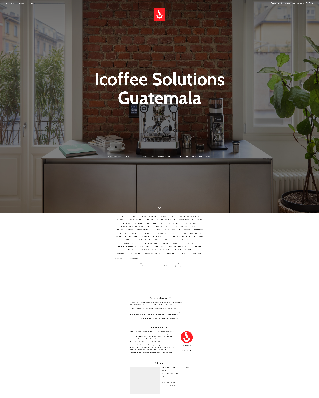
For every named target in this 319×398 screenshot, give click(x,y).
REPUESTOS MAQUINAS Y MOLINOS (128, 253)
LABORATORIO (182, 253)
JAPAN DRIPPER (184, 230)
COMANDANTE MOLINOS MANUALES (140, 220)
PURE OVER (197, 246)
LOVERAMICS (131, 250)
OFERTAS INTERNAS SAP (127, 217)
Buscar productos (141, 266)
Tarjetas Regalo (178, 266)
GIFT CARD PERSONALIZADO (179, 246)
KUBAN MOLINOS (197, 253)
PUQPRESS (182, 233)
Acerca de (13, 3)
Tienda (5, 3)
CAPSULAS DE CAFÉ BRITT (164, 240)
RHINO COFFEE (169, 230)
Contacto (30, 3)
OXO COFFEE (198, 230)
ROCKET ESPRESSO (189, 223)
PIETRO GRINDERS (143, 230)
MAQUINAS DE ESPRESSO (190, 227)
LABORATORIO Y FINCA (131, 243)
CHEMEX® (135, 233)
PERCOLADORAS (129, 240)
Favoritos (153, 266)
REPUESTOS (170, 253)
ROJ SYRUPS (198, 236)
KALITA (118, 236)
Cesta (165, 266)
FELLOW (199, 220)
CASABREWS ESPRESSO (148, 250)
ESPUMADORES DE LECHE (186, 240)
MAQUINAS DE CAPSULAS (171, 243)
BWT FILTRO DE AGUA (150, 243)
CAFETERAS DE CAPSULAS (183, 250)
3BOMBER (120, 220)
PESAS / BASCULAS (186, 220)
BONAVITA (156, 230)
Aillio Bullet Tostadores (148, 217)
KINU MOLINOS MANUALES (166, 220)
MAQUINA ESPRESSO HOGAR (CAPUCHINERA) (136, 227)
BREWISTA (126, 223)
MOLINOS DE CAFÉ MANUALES (166, 227)
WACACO (173, 217)
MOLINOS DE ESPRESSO (124, 230)
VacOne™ (163, 217)
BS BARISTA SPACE (172, 223)
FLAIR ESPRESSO (122, 233)
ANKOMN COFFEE (131, 236)
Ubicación (22, 3)
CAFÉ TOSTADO (148, 233)
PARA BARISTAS (159, 246)
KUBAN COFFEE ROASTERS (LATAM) (178, 236)
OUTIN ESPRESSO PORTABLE (190, 217)
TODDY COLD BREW (196, 233)
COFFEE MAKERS (189, 243)
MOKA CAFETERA (145, 240)
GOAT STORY (157, 223)
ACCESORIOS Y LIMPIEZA (153, 253)
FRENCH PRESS (145, 246)
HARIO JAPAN (165, 250)
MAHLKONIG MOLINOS (141, 223)
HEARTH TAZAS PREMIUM (127, 246)
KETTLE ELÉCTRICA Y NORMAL (151, 236)
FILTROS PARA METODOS (165, 233)
